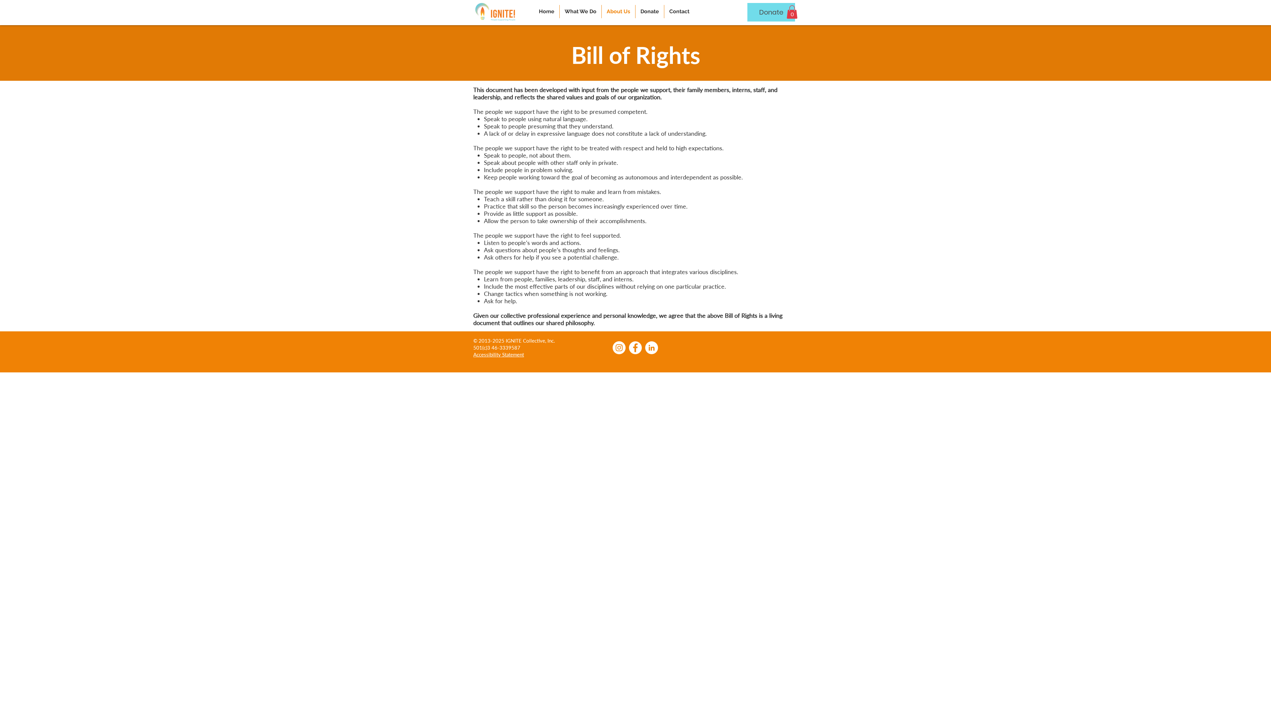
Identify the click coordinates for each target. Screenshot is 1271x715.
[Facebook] (635, 347)
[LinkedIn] (651, 347)
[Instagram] (619, 347)
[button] (792, 12)
